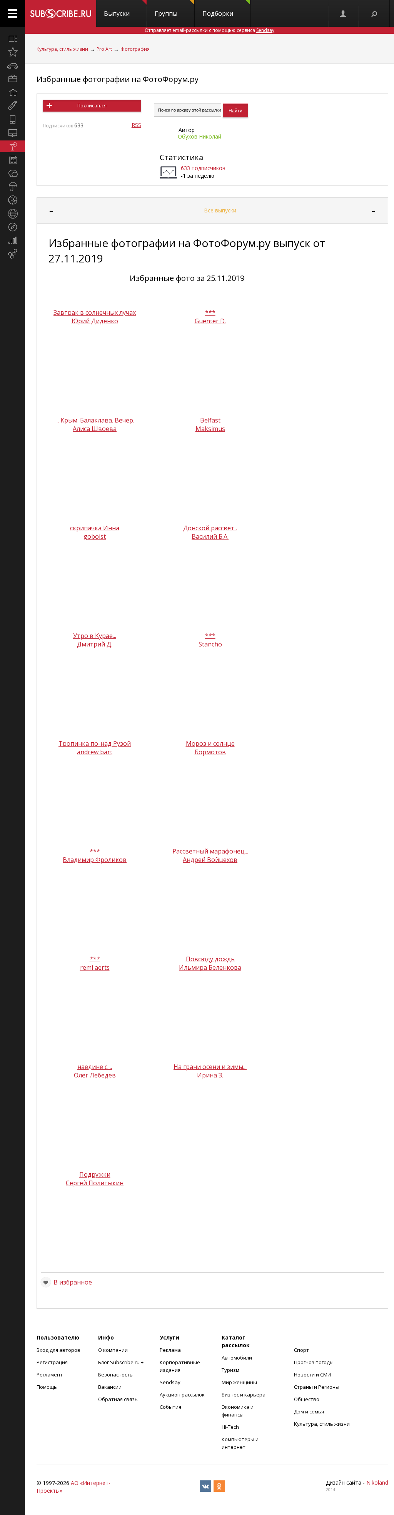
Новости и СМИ (312, 1374)
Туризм (230, 1369)
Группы (166, 13)
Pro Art (104, 49)
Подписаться (92, 105)
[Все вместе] (12, 38)
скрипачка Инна (94, 528)
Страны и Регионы (316, 1386)
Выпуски (117, 13)
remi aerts (95, 967)
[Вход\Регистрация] (343, 13)
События (170, 1406)
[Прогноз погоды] (12, 186)
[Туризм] (12, 227)
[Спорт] (12, 200)
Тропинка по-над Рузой (94, 743)
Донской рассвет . (210, 528)
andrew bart (94, 752)
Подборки (217, 13)
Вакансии (110, 1386)
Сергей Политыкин (95, 1183)
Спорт (301, 1349)
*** (210, 312)
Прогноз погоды (314, 1362)
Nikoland (377, 1482)
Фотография (135, 49)
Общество (306, 1399)
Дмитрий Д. (94, 644)
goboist (94, 536)
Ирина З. (210, 1075)
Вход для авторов (58, 1349)
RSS (136, 125)
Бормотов (210, 752)
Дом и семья (309, 1411)
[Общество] (12, 173)
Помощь (47, 1386)
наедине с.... (94, 1066)
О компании (113, 1349)
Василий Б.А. (210, 536)
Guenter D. (210, 321)
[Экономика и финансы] (12, 240)
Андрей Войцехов (210, 859)
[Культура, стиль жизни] (12, 146)
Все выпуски (220, 210)
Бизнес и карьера (243, 1394)
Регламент (50, 1374)
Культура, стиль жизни (62, 49)
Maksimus (210, 428)
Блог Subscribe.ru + (121, 1362)
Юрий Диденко (95, 321)
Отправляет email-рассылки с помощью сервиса (209, 30)
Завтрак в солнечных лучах (94, 312)
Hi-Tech (230, 1426)
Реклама (170, 1349)
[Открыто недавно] (12, 52)
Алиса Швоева (95, 428)
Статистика (181, 157)
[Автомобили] (12, 65)
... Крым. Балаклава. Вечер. (94, 420)
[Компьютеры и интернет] (12, 133)
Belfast (210, 420)
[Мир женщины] (12, 106)
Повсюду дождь (210, 959)
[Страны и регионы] (12, 213)
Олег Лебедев (95, 1075)
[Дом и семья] (12, 92)
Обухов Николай (199, 136)
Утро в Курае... (94, 635)
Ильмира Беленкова (210, 967)
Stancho (210, 644)
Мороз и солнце (210, 743)
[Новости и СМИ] (12, 159)
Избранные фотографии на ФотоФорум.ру (118, 79)
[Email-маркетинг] (12, 254)
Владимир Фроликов (95, 859)
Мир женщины (239, 1382)
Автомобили (237, 1357)
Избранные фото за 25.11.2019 (187, 278)
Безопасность (115, 1374)
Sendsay (170, 1382)
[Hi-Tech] (12, 119)
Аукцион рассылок (182, 1394)
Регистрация (52, 1362)
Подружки (94, 1174)
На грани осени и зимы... (210, 1066)
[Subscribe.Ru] (60, 13)
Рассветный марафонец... (210, 851)
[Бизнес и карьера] (12, 79)
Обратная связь (118, 1399)
